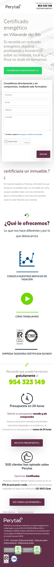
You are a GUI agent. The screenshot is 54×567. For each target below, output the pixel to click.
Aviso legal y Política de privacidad (21, 540)
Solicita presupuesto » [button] (27, 443)
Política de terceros (10, 543)
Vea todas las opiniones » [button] (27, 502)
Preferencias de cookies (26, 543)
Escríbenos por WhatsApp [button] (21, 70)
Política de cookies (41, 540)
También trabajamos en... (9, 512)
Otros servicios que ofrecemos (25, 512)
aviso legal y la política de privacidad (30, 134)
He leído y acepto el (23, 134)
